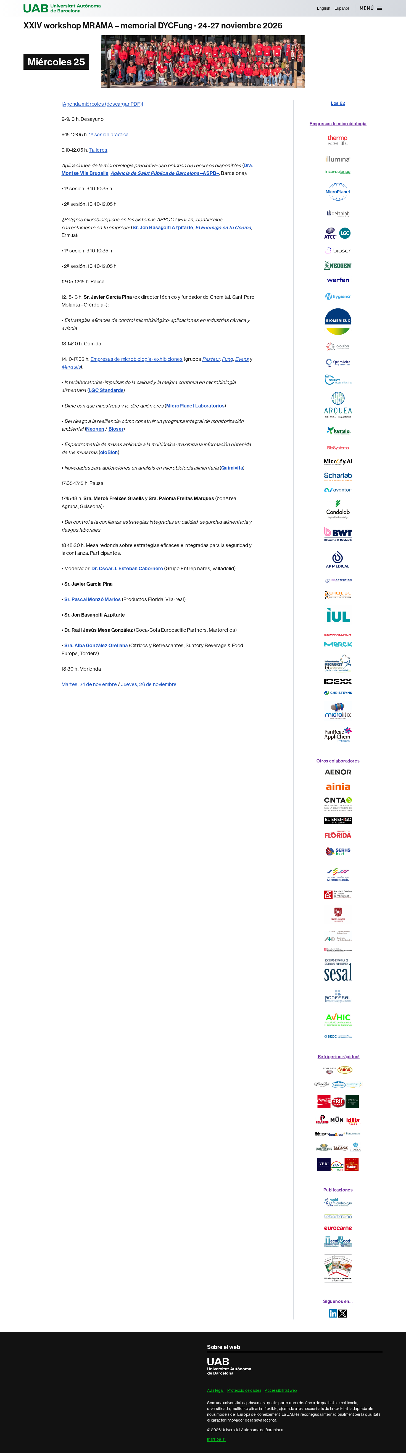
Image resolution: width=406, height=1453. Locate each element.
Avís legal (215, 1390)
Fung (227, 359)
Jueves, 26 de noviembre (149, 684)
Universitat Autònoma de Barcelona (62, 8)
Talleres (98, 150)
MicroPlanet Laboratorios (195, 406)
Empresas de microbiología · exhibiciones (137, 359)
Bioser (116, 429)
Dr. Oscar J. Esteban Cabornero (127, 569)
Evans (242, 359)
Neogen (95, 429)
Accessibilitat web (281, 1390)
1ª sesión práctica (109, 134)
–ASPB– (164, 173)
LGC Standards (106, 390)
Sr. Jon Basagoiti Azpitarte (163, 228)
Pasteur (211, 359)
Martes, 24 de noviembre (89, 684)
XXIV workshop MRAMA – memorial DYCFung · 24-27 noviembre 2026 (153, 26)
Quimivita (232, 468)
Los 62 (338, 103)
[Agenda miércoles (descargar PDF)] (102, 104)
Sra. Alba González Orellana (96, 645)
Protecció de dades (244, 1390)
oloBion (109, 452)
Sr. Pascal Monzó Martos (92, 599)
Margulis (71, 367)
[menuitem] (323, 8)
